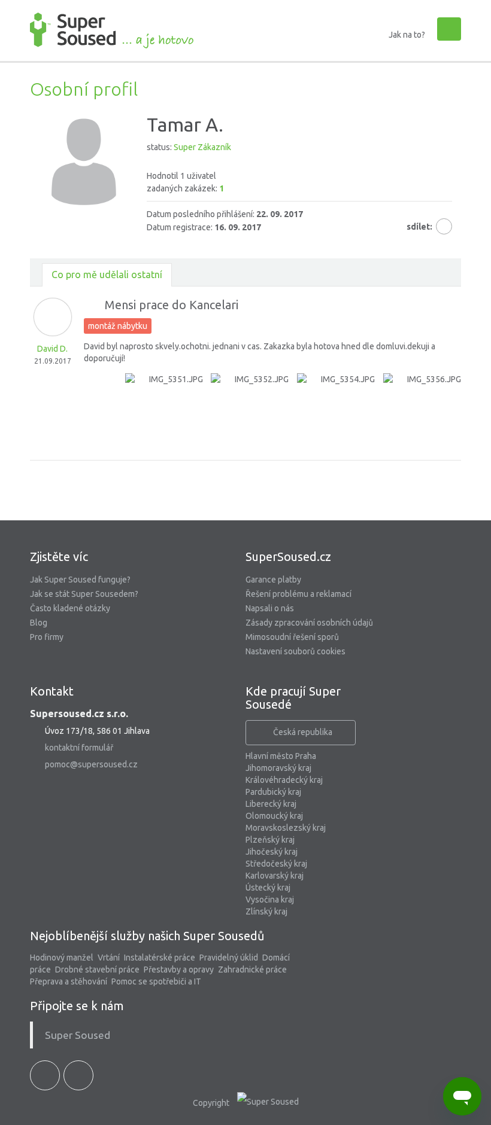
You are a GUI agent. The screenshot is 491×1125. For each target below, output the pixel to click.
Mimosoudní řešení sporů (292, 637)
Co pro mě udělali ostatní (106, 274)
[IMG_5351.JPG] (164, 412)
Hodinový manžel (61, 957)
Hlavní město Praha (281, 756)
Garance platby (273, 579)
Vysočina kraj (270, 899)
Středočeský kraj (276, 863)
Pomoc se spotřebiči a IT (156, 981)
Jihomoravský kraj (278, 768)
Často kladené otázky (70, 608)
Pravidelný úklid (228, 957)
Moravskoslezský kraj (286, 828)
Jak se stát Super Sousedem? (84, 594)
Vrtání (109, 957)
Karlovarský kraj (275, 875)
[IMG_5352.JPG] (250, 412)
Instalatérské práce (159, 957)
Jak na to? (407, 34)
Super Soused (77, 1035)
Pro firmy (46, 637)
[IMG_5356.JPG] (422, 412)
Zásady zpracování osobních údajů (309, 622)
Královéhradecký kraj (284, 780)
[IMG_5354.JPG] (336, 412)
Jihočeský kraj (272, 851)
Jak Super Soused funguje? (80, 579)
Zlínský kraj (266, 911)
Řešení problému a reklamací (298, 594)
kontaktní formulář (79, 747)
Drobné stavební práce (97, 969)
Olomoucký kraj (274, 816)
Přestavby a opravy (179, 969)
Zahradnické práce (252, 969)
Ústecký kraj (268, 887)
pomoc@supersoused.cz (91, 764)
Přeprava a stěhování (68, 981)
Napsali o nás (270, 608)
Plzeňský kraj (270, 839)
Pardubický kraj (273, 792)
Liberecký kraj (271, 804)
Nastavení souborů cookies (295, 651)
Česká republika (302, 732)
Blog (38, 622)
